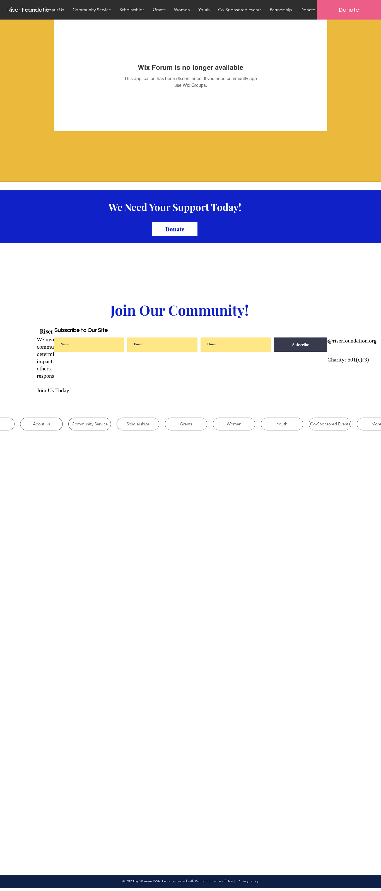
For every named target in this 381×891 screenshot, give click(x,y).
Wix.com (202, 881)
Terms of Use (222, 881)
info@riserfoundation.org (348, 340)
